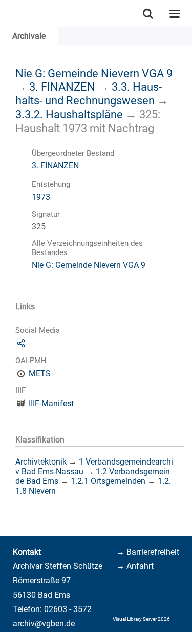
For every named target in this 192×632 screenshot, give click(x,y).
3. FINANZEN (62, 86)
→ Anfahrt (135, 566)
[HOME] (5, 13)
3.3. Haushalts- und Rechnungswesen (88, 93)
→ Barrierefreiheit (147, 552)
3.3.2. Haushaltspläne (69, 114)
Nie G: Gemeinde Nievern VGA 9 (94, 73)
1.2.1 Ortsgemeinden (108, 481)
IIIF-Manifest (51, 403)
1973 (41, 197)
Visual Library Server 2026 (141, 619)
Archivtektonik (41, 462)
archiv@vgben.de (44, 623)
